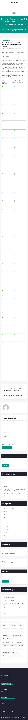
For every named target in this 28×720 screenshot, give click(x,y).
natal (16, 48)
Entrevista (6, 520)
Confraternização (15, 632)
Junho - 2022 (5, 645)
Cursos (5, 514)
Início (14, 27)
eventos (11, 638)
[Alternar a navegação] (14, 13)
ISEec (13, 642)
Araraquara (14, 628)
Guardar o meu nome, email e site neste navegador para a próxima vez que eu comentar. (13, 444)
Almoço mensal (6, 628)
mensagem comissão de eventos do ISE (11, 648)
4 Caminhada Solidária (7, 621)
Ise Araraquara (6, 642)
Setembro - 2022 (6, 659)
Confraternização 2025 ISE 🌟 (9, 482)
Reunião (19, 655)
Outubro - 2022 (15, 652)
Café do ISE (21, 628)
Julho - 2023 (19, 642)
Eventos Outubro (7, 526)
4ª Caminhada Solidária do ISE (10, 479)
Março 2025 (21, 645)
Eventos (9, 48)
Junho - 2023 (13, 645)
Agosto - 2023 (12, 625)
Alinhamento (20, 625)
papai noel (19, 48)
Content (18, 717)
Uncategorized (6, 535)
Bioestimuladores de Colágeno (9, 508)
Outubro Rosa (6, 655)
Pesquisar (5, 456)
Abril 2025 (16, 621)
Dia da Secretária (6, 635)
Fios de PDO (6, 529)
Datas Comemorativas (8, 517)
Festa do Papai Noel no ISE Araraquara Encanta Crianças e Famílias (14, 30)
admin (4, 48)
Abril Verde (5, 625)
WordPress (11, 717)
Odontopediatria (6, 652)
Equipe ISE (5, 638)
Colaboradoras (6, 632)
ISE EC (5, 532)
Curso (22, 632)
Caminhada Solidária (8, 511)
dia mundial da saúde (17, 635)
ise (16, 638)
